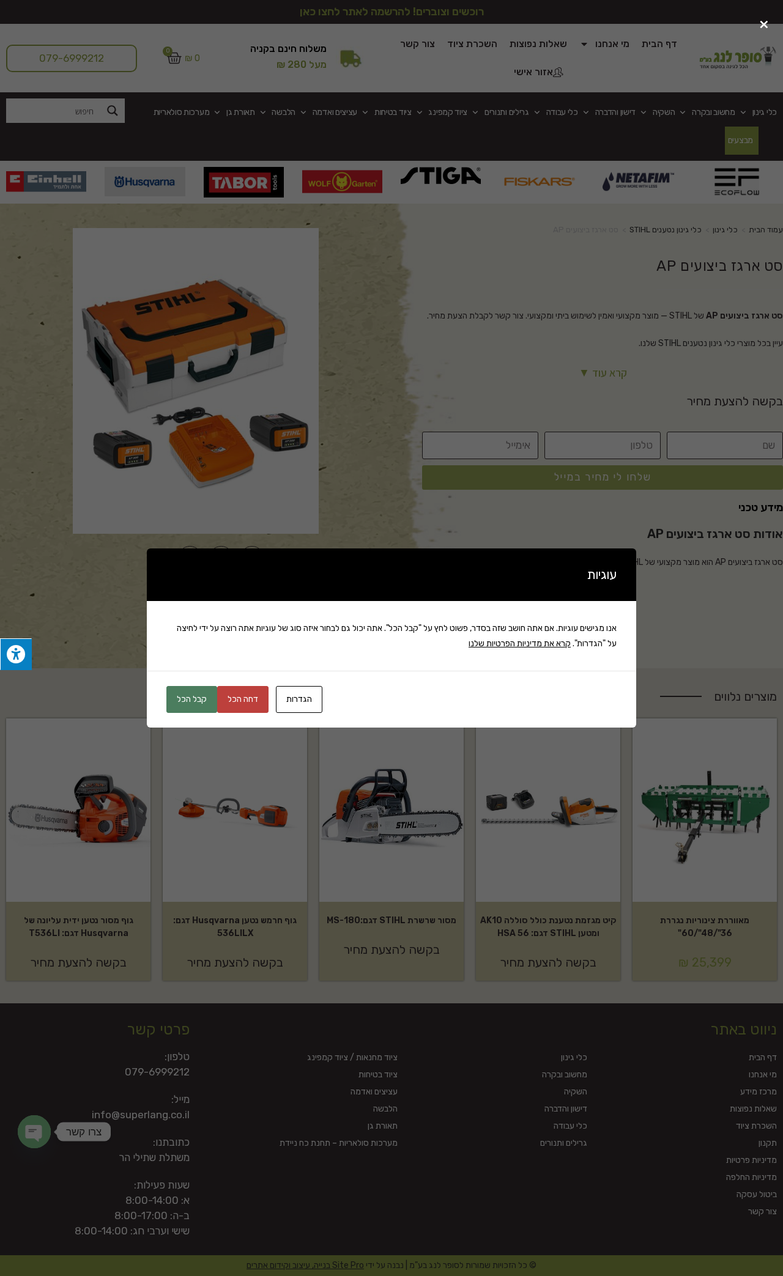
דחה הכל (243, 699)
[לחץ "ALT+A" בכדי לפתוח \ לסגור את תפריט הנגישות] (16, 654)
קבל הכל (192, 699)
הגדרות (299, 699)
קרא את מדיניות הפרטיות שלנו (520, 643)
